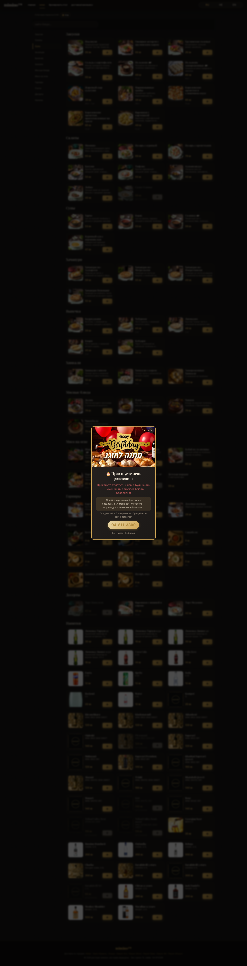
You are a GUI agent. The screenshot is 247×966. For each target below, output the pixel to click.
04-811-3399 (123, 525)
